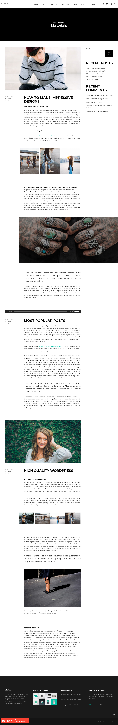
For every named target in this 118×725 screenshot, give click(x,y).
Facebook (95, 721)
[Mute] (72, 311)
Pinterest (103, 721)
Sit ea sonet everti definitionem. (50, 136)
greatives (10, 96)
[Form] (107, 4)
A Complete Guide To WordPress (96, 74)
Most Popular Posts (102, 99)
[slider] (77, 311)
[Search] (103, 4)
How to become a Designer (94, 76)
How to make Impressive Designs (96, 68)
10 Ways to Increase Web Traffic (95, 71)
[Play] (7, 311)
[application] (43, 311)
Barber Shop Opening (92, 79)
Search (88, 48)
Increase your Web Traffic (105, 95)
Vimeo (111, 721)
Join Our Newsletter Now (99, 705)
